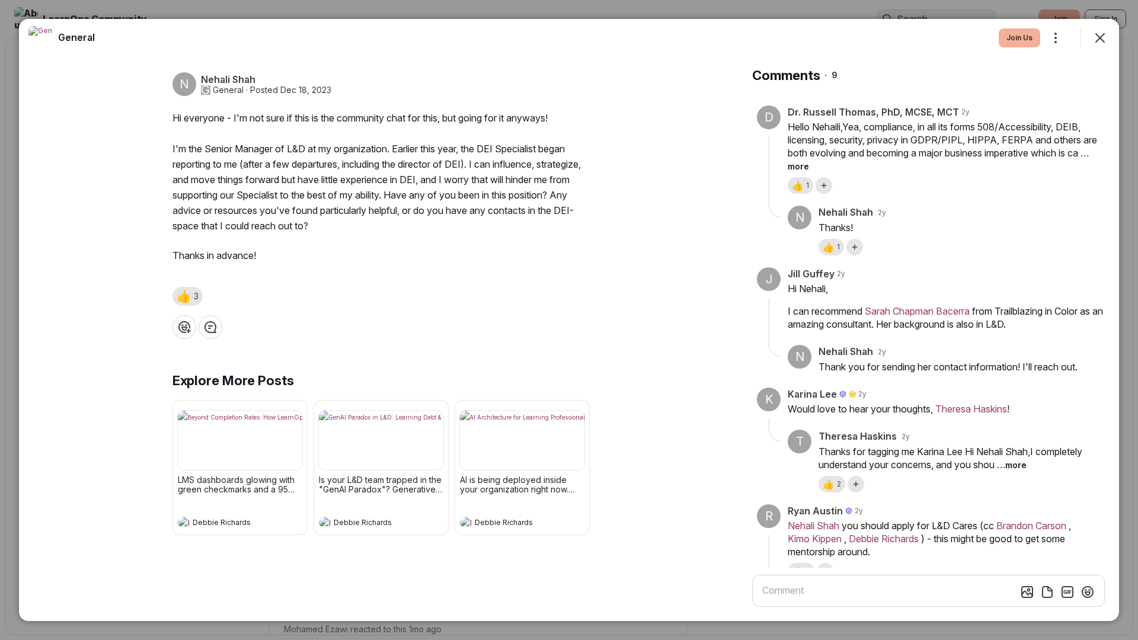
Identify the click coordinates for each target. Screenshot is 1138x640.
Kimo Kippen (815, 539)
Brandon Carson (1031, 526)
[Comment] (210, 327)
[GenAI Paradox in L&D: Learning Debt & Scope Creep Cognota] (381, 440)
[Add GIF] (1067, 592)
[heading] (228, 524)
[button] (187, 296)
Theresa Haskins (971, 409)
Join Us (1019, 37)
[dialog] (569, 320)
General (228, 90)
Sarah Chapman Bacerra (917, 311)
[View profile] (184, 523)
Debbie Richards (884, 539)
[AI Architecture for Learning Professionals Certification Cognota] (522, 440)
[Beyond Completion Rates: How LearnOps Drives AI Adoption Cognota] (240, 440)
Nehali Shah (813, 526)
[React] (184, 327)
